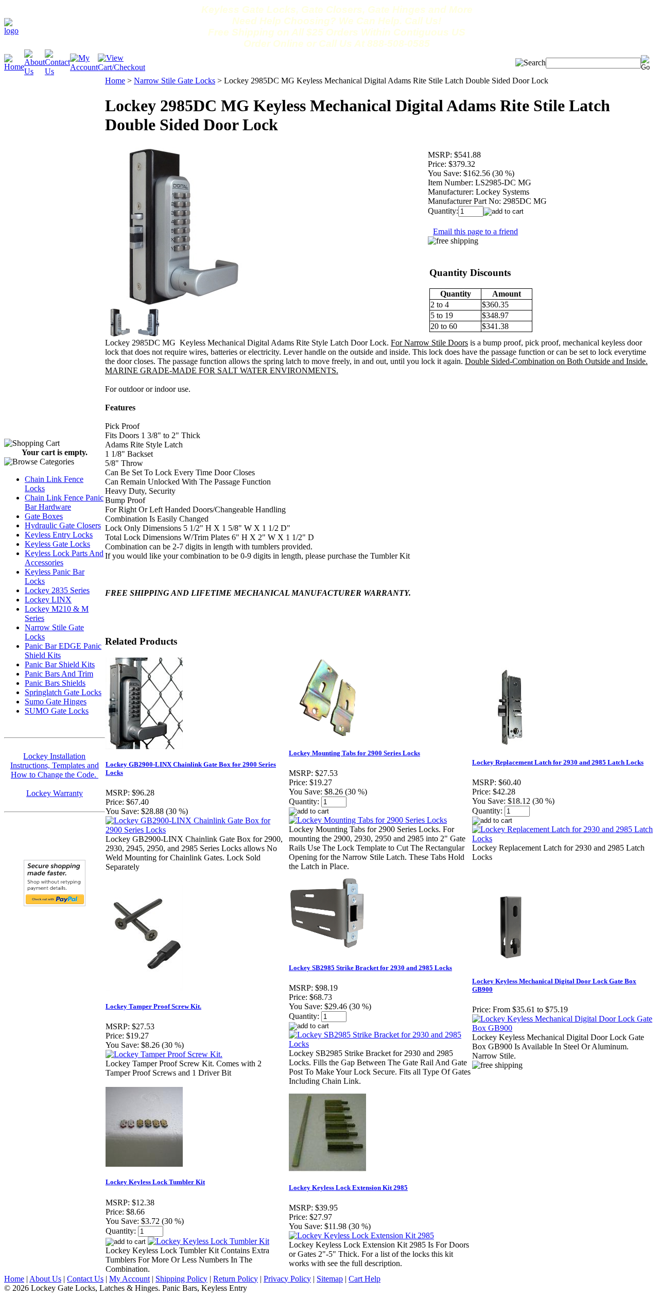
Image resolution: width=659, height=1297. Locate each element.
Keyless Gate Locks (57, 544)
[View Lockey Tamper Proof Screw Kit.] (164, 1054)
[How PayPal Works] (54, 903)
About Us (45, 1278)
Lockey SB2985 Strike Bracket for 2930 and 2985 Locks (370, 968)
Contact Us (85, 1278)
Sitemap (330, 1278)
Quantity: (443, 210)
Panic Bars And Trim (59, 673)
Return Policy (235, 1278)
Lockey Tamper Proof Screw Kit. (153, 1006)
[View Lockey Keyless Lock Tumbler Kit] (208, 1241)
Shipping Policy (181, 1278)
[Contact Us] (57, 71)
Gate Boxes (44, 516)
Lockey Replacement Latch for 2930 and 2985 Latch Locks (558, 762)
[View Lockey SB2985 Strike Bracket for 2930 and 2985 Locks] (380, 1044)
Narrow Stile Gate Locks (174, 80)
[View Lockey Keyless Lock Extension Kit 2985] (361, 1235)
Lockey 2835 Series (57, 590)
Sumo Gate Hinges (55, 701)
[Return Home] (11, 30)
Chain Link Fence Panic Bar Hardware (64, 502)
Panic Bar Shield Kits (60, 664)
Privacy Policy (287, 1278)
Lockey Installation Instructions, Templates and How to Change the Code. (54, 765)
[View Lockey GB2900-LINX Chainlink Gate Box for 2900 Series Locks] (197, 829)
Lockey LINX (48, 599)
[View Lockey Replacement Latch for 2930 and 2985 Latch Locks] (563, 838)
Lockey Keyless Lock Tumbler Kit (155, 1182)
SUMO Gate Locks (57, 710)
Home (115, 80)
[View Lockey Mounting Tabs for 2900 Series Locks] (368, 820)
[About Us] (34, 71)
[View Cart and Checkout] (121, 67)
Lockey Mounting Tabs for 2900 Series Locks (354, 753)
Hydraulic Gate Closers (63, 525)
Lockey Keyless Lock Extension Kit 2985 (348, 1187)
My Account (129, 1278)
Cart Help (364, 1278)
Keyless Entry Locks (59, 534)
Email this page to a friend (475, 231)
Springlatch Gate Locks (63, 692)
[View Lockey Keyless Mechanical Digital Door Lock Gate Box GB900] (563, 1028)
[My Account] (84, 67)
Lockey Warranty (54, 793)
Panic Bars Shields (55, 683)
